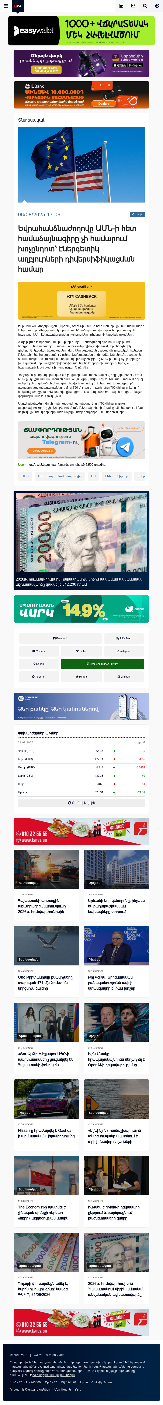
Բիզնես (95, 883)
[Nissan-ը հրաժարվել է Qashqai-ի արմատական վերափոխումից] (46, 1099)
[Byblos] (81, 63)
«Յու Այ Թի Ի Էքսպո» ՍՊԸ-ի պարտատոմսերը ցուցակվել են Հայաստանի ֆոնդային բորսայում (45, 1062)
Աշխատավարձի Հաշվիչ (102, 668)
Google (40, 663)
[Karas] (81, 831)
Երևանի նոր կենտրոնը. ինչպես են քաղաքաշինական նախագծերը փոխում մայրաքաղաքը (116, 909)
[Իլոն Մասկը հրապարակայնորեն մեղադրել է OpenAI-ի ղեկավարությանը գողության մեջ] (116, 1022)
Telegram (40, 676)
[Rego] (81, 440)
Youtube (40, 651)
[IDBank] (81, 94)
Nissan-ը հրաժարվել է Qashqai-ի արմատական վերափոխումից (46, 1133)
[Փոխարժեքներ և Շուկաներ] (133, 6)
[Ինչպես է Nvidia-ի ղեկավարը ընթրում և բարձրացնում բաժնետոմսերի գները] (116, 1175)
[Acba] (81, 609)
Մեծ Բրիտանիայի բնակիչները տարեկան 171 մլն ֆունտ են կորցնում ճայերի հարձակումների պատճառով (45, 985)
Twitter (83, 651)
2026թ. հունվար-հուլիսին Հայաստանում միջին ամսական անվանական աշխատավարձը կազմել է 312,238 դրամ (79, 581)
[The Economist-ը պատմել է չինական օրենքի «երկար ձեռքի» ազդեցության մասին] (46, 1175)
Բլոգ (78, 1389)
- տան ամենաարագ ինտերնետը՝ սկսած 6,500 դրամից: (62, 464)
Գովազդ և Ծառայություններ (30, 1389)
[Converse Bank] (81, 706)
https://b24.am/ (55, 1371)
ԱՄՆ (25, 476)
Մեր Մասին (62, 1389)
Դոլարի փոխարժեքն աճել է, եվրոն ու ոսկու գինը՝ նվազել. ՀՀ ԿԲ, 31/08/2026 (44, 1289)
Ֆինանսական (30, 1036)
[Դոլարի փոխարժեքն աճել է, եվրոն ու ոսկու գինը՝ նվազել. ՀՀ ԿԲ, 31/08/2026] (46, 1252)
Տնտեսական (31, 120)
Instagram (125, 651)
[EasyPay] (81, 30)
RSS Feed (125, 638)
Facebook (62, 638)
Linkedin (125, 676)
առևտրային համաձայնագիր (60, 476)
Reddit (83, 676)
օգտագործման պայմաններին (53, 1375)
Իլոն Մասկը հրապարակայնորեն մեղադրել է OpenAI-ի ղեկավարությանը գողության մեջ (116, 1062)
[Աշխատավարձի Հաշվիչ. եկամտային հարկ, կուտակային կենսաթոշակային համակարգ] (121, 6)
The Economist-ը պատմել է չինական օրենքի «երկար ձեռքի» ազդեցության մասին (43, 1212)
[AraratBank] (81, 301)
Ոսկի (21, 784)
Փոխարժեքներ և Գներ (38, 733)
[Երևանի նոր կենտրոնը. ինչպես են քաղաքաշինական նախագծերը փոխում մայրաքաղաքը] (116, 869)
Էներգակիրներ (116, 476)
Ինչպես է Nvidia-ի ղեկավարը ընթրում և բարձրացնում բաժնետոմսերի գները (114, 1212)
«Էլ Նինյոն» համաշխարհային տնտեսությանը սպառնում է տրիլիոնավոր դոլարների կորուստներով (114, 1138)
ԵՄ (93, 476)
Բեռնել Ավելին (83, 803)
